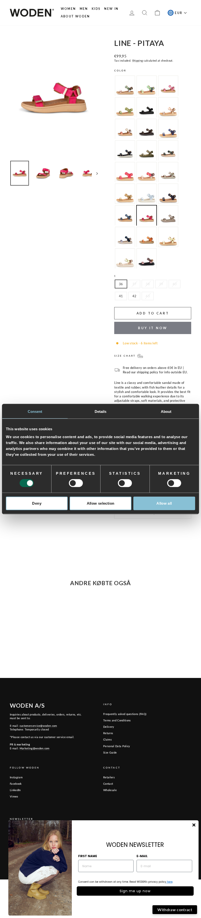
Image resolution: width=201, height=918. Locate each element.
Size (118, 275)
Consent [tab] (35, 411)
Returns (108, 733)
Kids (96, 9)
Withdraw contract (174, 909)
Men (84, 9)
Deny (36, 503)
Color (120, 70)
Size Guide (110, 752)
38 (148, 284)
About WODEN (75, 16)
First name (87, 856)
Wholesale (110, 790)
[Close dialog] (194, 825)
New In (111, 9)
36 (121, 284)
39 (161, 284)
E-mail (142, 856)
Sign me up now (135, 891)
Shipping (137, 60)
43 (148, 296)
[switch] (76, 483)
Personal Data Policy (116, 746)
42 (134, 296)
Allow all (164, 503)
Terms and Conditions (117, 720)
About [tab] (166, 411)
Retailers (109, 777)
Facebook (16, 783)
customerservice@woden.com (38, 725)
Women (68, 9)
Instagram (16, 777)
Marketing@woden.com (35, 748)
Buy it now (152, 328)
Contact (108, 783)
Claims (107, 739)
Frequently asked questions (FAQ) (124, 714)
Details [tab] (101, 411)
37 (134, 284)
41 (121, 296)
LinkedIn (15, 790)
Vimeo (14, 796)
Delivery (108, 726)
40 (175, 284)
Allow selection (100, 503)
